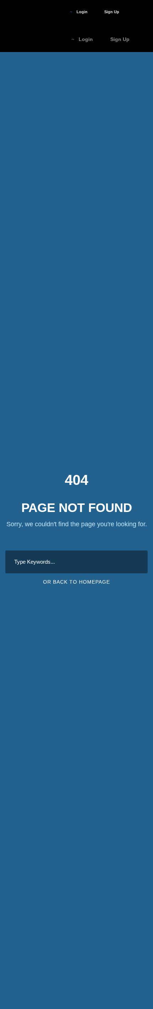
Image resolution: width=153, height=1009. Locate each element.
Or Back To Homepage (76, 582)
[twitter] (59, 12)
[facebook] (35, 12)
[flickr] (47, 12)
